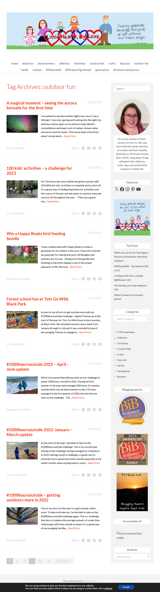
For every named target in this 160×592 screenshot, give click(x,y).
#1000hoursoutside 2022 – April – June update (38, 367)
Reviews (37, 69)
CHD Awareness (46, 63)
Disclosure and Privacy (126, 69)
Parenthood (123, 371)
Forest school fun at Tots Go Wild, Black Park (38, 301)
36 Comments (17, 540)
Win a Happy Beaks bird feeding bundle (36, 236)
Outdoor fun (141, 63)
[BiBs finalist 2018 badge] (132, 409)
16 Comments (17, 475)
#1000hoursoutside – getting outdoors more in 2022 (33, 497)
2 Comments (16, 213)
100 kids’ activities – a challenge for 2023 (39, 170)
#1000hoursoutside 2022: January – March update (39, 432)
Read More (70, 136)
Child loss (64, 63)
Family (24, 69)
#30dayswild (53, 69)
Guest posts (102, 69)
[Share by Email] (100, 148)
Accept (126, 587)
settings (108, 588)
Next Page (63, 561)
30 (40, 561)
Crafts (112, 63)
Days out (125, 63)
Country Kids (97, 63)
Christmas (79, 63)
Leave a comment (19, 279)
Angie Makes (90, 580)
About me (27, 63)
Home (15, 63)
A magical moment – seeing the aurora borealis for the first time (42, 105)
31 (49, 561)
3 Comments (16, 148)
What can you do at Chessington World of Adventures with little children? (131, 256)
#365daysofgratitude (78, 69)
